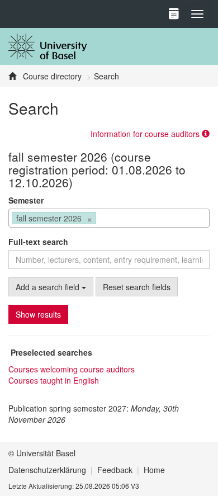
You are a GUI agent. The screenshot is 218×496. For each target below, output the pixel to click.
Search (106, 76)
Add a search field (49, 286)
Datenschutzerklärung (47, 469)
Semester (26, 200)
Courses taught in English (53, 380)
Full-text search (38, 241)
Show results (38, 314)
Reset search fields (136, 286)
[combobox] (109, 218)
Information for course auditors (146, 133)
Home (154, 469)
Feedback (114, 469)
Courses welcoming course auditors (71, 369)
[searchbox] (102, 219)
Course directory (51, 76)
